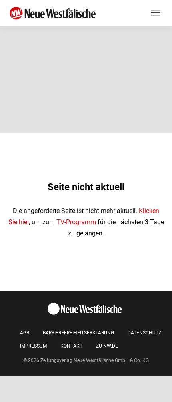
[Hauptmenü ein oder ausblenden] (155, 13)
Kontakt (71, 346)
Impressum (33, 346)
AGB (24, 333)
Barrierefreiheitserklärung (78, 333)
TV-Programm (76, 222)
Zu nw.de (107, 346)
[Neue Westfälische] (54, 13)
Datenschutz (144, 333)
